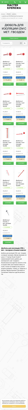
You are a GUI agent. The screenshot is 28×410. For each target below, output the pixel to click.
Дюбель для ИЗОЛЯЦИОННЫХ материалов (12, 16)
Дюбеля (14, 14)
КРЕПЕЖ (9, 14)
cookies (11, 400)
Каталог (3, 14)
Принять (14, 406)
